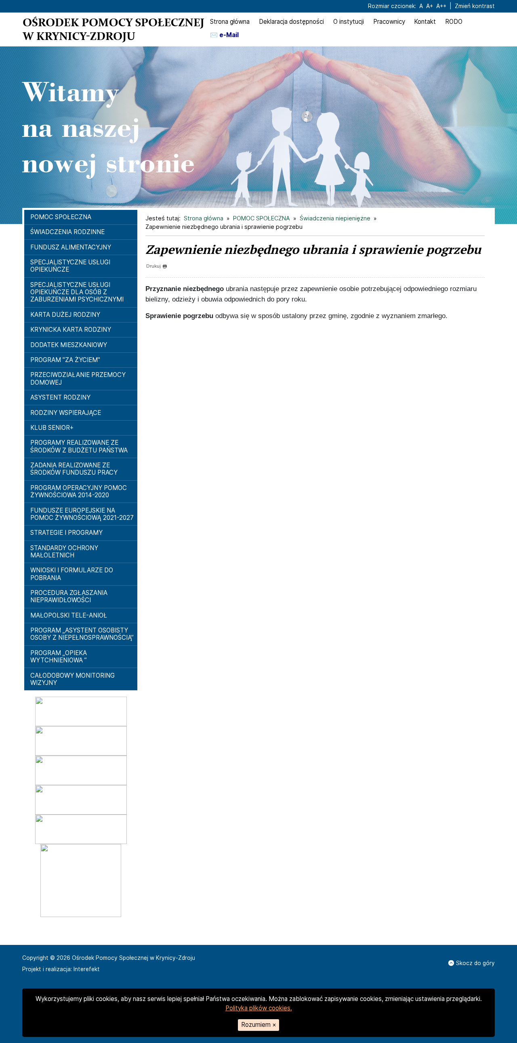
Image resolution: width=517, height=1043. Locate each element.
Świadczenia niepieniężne (335, 218)
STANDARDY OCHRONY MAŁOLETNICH (64, 551)
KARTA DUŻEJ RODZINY (65, 314)
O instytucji (348, 21)
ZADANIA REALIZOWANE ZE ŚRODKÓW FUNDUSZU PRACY (74, 468)
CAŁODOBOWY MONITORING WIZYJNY (72, 679)
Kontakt (425, 21)
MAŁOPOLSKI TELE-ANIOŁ (68, 615)
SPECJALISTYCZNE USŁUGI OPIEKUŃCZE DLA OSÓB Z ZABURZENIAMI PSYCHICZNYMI (77, 292)
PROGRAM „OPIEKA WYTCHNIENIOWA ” (58, 656)
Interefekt (87, 969)
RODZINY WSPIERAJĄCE (65, 413)
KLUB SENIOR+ (52, 427)
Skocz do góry (475, 963)
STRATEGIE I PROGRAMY (66, 532)
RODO (453, 21)
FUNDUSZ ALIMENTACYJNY (70, 247)
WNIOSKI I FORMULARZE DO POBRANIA (71, 573)
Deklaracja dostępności (291, 21)
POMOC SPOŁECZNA (60, 217)
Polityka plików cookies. (258, 1008)
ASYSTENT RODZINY (60, 397)
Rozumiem (258, 1024)
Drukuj (153, 266)
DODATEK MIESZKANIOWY (68, 345)
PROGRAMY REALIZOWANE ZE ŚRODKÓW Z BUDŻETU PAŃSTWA (79, 446)
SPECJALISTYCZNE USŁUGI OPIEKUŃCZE (70, 265)
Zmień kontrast (475, 6)
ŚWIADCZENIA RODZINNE (67, 232)
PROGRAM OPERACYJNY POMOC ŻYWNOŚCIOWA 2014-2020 (78, 491)
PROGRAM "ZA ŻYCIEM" (65, 360)
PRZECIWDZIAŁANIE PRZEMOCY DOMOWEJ (78, 378)
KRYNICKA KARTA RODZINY (70, 329)
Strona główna (230, 21)
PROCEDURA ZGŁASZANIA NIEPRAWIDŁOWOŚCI (68, 596)
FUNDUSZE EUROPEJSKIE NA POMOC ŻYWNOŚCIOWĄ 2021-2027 (82, 514)
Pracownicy (389, 21)
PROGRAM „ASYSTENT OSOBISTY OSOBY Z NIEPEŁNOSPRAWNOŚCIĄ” (82, 633)
